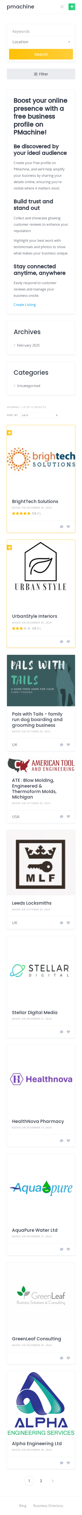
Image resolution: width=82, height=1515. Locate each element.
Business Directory (48, 1505)
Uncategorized (28, 385)
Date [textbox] (25, 415)
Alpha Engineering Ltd (37, 1443)
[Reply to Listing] (61, 526)
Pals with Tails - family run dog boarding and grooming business (37, 719)
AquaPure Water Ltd (35, 1230)
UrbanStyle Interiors (34, 616)
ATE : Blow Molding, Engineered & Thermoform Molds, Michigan (34, 788)
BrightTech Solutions (35, 501)
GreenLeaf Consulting (36, 1339)
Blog (22, 1505)
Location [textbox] (20, 41)
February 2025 (28, 345)
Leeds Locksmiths (32, 903)
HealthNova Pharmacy (38, 1121)
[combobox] (41, 42)
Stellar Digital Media (35, 1012)
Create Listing (25, 304)
